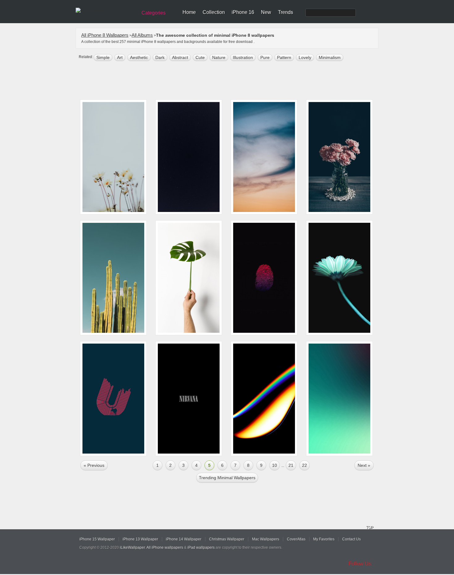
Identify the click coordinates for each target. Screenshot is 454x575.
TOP (369, 527)
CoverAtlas (296, 539)
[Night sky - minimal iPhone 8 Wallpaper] (189, 157)
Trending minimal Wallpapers (227, 477)
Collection (214, 12)
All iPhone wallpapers (164, 547)
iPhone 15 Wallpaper (97, 539)
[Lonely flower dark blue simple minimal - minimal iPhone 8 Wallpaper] (339, 278)
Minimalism (330, 57)
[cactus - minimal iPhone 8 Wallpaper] (113, 278)
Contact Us (351, 539)
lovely (305, 57)
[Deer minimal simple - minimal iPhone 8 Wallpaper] (113, 399)
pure (265, 57)
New (266, 12)
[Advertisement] (231, 81)
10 (274, 465)
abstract (180, 57)
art (120, 57)
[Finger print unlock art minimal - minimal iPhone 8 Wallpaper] (264, 278)
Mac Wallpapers (265, 539)
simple (103, 57)
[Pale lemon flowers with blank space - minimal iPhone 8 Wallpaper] (113, 157)
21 (290, 465)
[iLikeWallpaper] (106, 10)
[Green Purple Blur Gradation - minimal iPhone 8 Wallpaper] (339, 399)
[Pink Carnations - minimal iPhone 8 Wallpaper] (339, 157)
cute (200, 57)
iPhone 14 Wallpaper (183, 539)
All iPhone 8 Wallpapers (104, 35)
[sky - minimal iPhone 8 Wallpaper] (264, 157)
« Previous (94, 465)
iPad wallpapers (201, 547)
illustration (243, 57)
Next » (364, 465)
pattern (284, 57)
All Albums (142, 35)
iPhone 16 (243, 12)
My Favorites (323, 539)
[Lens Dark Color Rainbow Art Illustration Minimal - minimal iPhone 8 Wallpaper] (264, 399)
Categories (153, 12)
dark (160, 57)
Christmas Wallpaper (226, 539)
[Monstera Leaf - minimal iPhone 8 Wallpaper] (189, 278)
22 (304, 465)
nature (218, 57)
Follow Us (359, 564)
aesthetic (139, 57)
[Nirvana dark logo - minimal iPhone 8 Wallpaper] (189, 399)
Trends (285, 12)
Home (189, 12)
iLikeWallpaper (132, 547)
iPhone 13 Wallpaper (140, 539)
